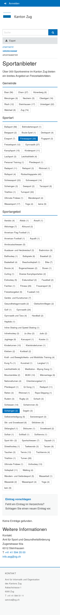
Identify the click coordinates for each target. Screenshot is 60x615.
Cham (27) (23, 92)
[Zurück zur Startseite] (30, 18)
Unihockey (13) (35, 464)
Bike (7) (48, 262)
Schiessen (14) (11, 404)
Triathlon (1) (10, 191)
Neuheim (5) (28, 98)
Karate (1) (43, 339)
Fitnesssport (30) (28, 138)
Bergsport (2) (10, 132)
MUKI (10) (30, 375)
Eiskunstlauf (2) (29, 279)
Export (12, 40)
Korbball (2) (25, 351)
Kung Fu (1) (10, 363)
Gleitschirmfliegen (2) (44, 303)
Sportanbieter (10, 55)
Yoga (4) (29, 203)
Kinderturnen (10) (12, 345)
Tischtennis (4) (43, 452)
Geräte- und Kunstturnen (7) (17, 297)
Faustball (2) (48, 279)
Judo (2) (43, 333)
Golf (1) (8, 309)
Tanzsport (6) (46, 186)
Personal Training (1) (14, 162)
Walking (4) (28, 470)
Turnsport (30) (27, 191)
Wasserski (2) (10, 481)
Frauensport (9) (43, 285)
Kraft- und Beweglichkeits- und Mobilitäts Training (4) (29, 357)
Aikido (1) (24, 220)
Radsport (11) (10, 168)
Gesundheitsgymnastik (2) (16, 303)
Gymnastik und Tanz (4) (15, 315)
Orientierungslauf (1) (36, 381)
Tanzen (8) (49, 446)
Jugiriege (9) (10, 339)
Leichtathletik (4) (29, 156)
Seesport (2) (28, 186)
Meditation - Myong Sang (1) (38, 369)
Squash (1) (49, 440)
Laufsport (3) (10, 156)
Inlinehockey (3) (11, 333)
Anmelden (14, 3)
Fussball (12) (33, 291)
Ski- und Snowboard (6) (15, 422)
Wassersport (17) (12, 203)
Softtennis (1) (40, 434)
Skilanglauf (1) (11, 428)
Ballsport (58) (10, 126)
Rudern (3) (9, 398)
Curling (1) (9, 273)
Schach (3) (39, 398)
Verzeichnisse (9, 51)
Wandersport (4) (35, 197)
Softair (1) (9, 434)
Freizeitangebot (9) (13, 291)
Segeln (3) (28, 410)
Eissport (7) (9, 138)
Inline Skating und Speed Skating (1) (21, 327)
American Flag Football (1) (17, 232)
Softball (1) (24, 434)
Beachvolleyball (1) (31, 262)
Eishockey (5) (10, 279)
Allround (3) (27, 226)
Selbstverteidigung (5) (14, 416)
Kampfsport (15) (12, 150)
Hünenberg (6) (40, 92)
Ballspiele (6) (29, 256)
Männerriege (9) (47, 375)
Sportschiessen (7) (30, 440)
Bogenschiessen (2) (28, 268)
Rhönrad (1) (44, 168)
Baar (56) (8, 92)
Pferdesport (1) (36, 162)
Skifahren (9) (38, 422)
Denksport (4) (47, 132)
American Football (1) (14, 238)
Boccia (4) (9, 268)
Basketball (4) (10, 262)
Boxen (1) (47, 268)
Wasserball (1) (45, 476)
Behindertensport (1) (31, 126)
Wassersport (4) (29, 481)
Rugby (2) (23, 398)
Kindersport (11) (32, 150)
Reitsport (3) (28, 168)
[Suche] (53, 32)
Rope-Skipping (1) (43, 392)
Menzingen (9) (11, 98)
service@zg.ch (12, 599)
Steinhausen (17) (27, 104)
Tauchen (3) (10, 452)
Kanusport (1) (27, 339)
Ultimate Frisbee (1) (13, 197)
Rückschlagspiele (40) (31, 174)
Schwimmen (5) (30, 404)
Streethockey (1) (12, 446)
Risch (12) (9, 104)
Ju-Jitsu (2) (29, 333)
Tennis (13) (25, 452)
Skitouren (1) (29, 428)
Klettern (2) (9, 351)
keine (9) (42, 203)
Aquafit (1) (35, 238)
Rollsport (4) (10, 174)
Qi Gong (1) (29, 386)
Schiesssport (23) (12, 180)
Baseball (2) (45, 256)
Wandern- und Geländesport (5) (19, 476)
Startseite (8, 47)
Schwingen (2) (11, 410)
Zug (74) (25, 110)
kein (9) (7, 487)
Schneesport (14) (34, 180)
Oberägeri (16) (46, 98)
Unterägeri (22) (47, 104)
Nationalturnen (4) (12, 381)
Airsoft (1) (38, 220)
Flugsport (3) (47, 138)
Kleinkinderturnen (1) (36, 345)
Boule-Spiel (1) (29, 132)
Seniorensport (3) (38, 416)
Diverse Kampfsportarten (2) (32, 273)
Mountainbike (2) (12, 375)
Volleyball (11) (11, 470)
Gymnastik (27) (32, 144)
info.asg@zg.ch (11, 556)
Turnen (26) (26, 458)
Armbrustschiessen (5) (14, 244)
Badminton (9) (45, 250)
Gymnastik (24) (23, 309)
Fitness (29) (25, 285)
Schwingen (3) (11, 186)
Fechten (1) (9, 285)
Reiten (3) (9, 392)
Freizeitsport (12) (12, 144)
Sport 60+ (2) (10, 440)
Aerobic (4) (9, 220)
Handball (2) (37, 315)
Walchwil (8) (10, 110)
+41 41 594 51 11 (15, 595)
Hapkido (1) (9, 321)
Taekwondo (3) (32, 446)
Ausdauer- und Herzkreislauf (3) (19, 250)
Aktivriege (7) (10, 226)
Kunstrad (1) (26, 363)
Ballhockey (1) (11, 256)
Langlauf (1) (43, 363)
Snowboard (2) (47, 428)
